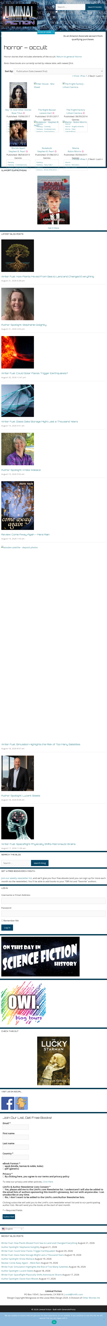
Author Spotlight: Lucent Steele (20, 795)
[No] (103, 1319)
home (3, 32)
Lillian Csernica (74, 113)
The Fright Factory (75, 109)
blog (99, 32)
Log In (7, 927)
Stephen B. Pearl (17, 151)
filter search (17, 36)
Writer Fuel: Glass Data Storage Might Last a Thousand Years (39, 421)
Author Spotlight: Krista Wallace (21, 470)
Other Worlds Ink (91, 1297)
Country (8, 1153)
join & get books (14, 32)
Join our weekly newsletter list (16, 878)
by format (70, 32)
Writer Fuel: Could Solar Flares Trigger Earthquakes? (34, 373)
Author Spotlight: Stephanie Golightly (23, 324)
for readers (54, 36)
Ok (54, 1322)
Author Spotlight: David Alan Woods (19, 1278)
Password (6, 907)
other (27, 36)
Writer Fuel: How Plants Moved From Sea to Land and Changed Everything (47, 276)
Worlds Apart (18, 148)
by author (60, 32)
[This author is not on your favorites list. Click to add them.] (23, 113)
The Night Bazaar (47, 109)
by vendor (83, 32)
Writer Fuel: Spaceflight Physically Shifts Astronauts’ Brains (38, 844)
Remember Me (11, 920)
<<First (75, 75)
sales (34, 32)
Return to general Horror (69, 56)
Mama (75, 148)
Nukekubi (47, 148)
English (9, 1229)
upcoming (26, 32)
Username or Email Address (15, 894)
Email (7, 1123)
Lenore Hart (46, 113)
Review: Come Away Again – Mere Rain (25, 534)
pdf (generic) (11, 1168)
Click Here (48, 1181)
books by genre (44, 32)
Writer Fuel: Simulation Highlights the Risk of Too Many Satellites (40, 744)
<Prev (82, 75)
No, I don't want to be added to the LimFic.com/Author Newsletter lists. (44, 1197)
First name (8, 1133)
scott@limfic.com (74, 1294)
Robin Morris (74, 151)
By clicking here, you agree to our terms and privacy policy (36, 1176)
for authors (39, 36)
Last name (8, 1143)
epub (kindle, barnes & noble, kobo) (23, 1166)
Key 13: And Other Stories (18, 109)
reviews (4, 36)
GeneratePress (69, 1309)
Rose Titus (17, 113)
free (94, 32)
